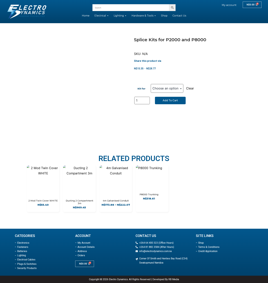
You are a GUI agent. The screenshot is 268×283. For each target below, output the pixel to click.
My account (229, 5)
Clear (190, 88)
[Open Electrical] (108, 16)
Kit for (141, 88)
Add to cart (170, 100)
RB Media (173, 279)
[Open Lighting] (126, 16)
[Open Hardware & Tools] (155, 16)
